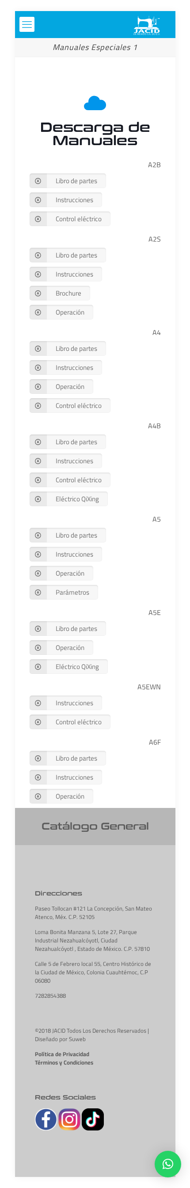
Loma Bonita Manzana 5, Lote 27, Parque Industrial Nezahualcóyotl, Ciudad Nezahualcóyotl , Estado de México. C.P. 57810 (92, 940)
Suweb (77, 1039)
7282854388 (50, 995)
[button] (168, 1164)
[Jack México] (147, 24)
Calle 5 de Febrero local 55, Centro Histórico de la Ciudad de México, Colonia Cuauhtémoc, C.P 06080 (93, 972)
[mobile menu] (26, 24)
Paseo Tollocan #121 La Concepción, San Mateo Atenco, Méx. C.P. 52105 (93, 912)
